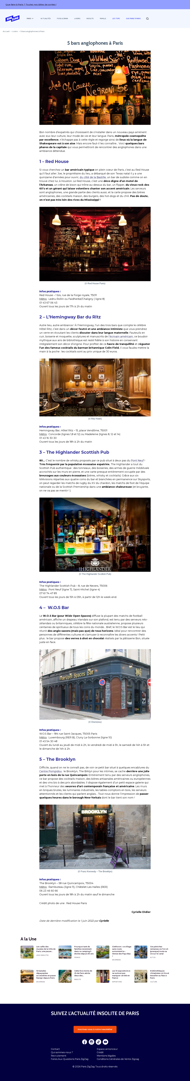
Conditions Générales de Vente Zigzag (118, 1059)
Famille (103, 18)
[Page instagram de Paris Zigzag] (91, 1042)
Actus (152, 957)
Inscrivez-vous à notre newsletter (95, 1029)
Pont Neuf (137, 460)
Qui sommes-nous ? (62, 1052)
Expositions (117, 982)
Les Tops (116, 18)
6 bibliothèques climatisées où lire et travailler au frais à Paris (159, 974)
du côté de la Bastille (93, 177)
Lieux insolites (42, 955)
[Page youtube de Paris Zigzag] (105, 1042)
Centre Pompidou (50, 771)
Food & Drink (62, 18)
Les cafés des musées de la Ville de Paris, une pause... (45, 949)
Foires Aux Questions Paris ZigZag (69, 1059)
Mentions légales (106, 1055)
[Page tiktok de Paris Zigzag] (98, 1042)
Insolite (90, 18)
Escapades (116, 960)
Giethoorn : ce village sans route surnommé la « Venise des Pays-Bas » (121, 951)
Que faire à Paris (133, 18)
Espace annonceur (107, 1049)
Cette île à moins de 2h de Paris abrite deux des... (83, 973)
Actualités (46, 18)
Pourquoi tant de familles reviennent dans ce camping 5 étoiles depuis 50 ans (84, 950)
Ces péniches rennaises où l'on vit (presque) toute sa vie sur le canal (159, 950)
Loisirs (77, 18)
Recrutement (58, 1055)
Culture (153, 982)
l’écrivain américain (120, 336)
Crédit (100, 1052)
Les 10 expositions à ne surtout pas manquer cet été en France (121, 974)
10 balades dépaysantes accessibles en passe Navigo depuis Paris (46, 974)
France (77, 957)
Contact (55, 1049)
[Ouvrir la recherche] (147, 18)
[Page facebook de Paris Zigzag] (84, 1042)
